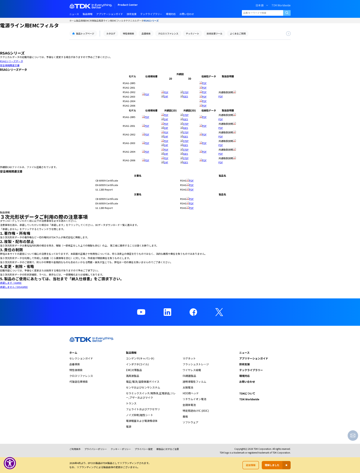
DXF (166, 96)
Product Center (128, 5)
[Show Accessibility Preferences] (10, 463)
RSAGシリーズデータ (11, 61)
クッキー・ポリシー (121, 449)
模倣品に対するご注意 (167, 449)
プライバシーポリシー (95, 449)
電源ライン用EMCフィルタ (112, 20)
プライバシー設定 (144, 449)
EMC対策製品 (92, 20)
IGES (185, 96)
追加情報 (251, 465)
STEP (186, 92)
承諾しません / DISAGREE (14, 287)
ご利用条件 (75, 449)
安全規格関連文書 (10, 65)
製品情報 (80, 20)
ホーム (72, 20)
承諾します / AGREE (11, 283)
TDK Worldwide (281, 5)
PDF (147, 94)
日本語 (259, 5)
